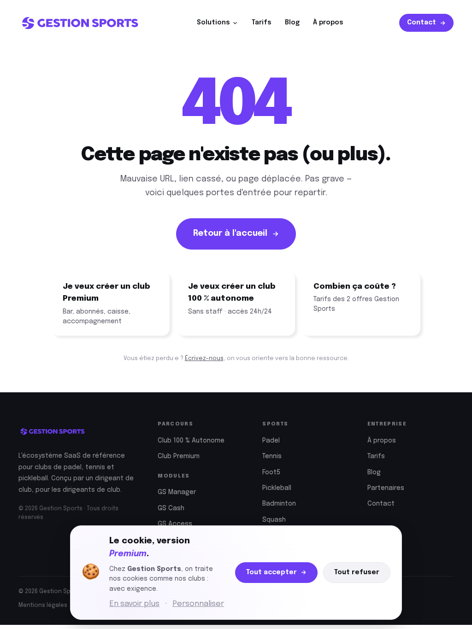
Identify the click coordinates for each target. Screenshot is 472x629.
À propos (328, 22)
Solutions (213, 22)
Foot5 (271, 472)
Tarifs (261, 22)
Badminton (279, 504)
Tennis (272, 456)
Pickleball (276, 488)
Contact (421, 22)
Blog (292, 22)
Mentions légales (42, 605)
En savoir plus (134, 604)
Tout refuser (356, 572)
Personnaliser (198, 604)
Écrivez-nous (204, 358)
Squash (274, 520)
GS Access (175, 524)
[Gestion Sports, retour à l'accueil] (79, 23)
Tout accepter (271, 572)
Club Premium (179, 456)
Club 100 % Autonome (191, 440)
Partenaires (385, 488)
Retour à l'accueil (230, 233)
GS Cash (171, 508)
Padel (271, 440)
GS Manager (177, 492)
